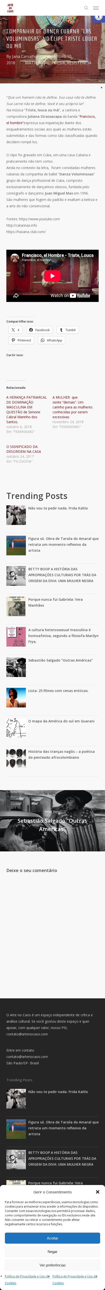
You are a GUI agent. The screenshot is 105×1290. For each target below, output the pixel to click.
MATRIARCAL (37, 62)
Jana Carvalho (24, 56)
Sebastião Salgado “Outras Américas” (60, 660)
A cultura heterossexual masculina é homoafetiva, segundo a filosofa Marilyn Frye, (63, 635)
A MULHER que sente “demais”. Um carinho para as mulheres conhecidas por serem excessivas (72, 407)
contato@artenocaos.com (27, 1034)
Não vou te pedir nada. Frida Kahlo (58, 508)
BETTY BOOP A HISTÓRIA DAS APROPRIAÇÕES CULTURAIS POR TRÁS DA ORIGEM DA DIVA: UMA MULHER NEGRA (62, 575)
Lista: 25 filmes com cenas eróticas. (58, 690)
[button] (98, 16)
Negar (52, 1252)
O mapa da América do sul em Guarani (61, 721)
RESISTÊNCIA (79, 62)
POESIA (58, 62)
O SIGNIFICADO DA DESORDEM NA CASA (23, 449)
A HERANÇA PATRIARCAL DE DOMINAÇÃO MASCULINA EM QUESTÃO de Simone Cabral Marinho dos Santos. (26, 409)
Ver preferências (53, 1265)
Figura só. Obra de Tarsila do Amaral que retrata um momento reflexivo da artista (63, 544)
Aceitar (52, 1238)
